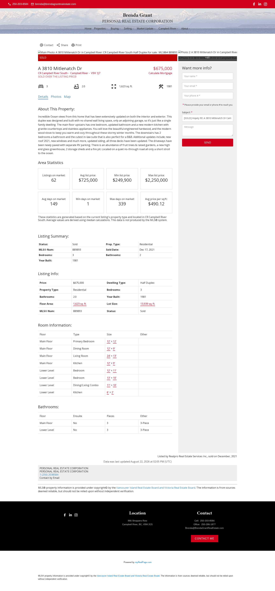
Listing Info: (48, 273)
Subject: (186, 112)
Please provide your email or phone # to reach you (208, 104)
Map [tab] (67, 96)
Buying (115, 28)
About (184, 28)
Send (207, 142)
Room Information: (55, 325)
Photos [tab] (56, 96)
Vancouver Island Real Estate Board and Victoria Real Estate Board (155, 487)
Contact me (204, 538)
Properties (100, 28)
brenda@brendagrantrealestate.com (55, 4)
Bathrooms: (48, 406)
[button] (18, 4)
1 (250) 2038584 (49, 474)
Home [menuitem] (88, 28)
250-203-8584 (20, 4)
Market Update (145, 28)
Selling (128, 28)
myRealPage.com (143, 562)
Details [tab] (43, 96)
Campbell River (167, 28)
